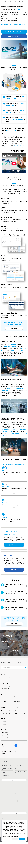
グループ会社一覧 (14, 780)
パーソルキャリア (4, 772)
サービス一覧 (4, 683)
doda (2, 801)
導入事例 (3, 707)
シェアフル (3, 809)
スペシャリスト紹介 (6, 677)
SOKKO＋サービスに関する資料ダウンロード (14, 31)
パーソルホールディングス (6, 765)
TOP (1, 657)
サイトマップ (16, 753)
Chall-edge (14, 793)
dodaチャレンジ (4, 803)
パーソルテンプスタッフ (19, 765)
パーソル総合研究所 (5, 775)
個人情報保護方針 (5, 748)
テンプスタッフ (4, 791)
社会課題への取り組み (17, 701)
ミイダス (23, 801)
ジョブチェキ (5, 737)
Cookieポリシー (17, 751)
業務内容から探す (6, 688)
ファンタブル (18, 791)
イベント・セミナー (6, 710)
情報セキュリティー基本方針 (7, 751)
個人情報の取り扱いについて (19, 748)
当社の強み (4, 675)
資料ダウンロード (14, 545)
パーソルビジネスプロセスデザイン (7, 769)
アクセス (14, 699)
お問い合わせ (14, 328)
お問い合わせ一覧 (16, 650)
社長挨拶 (4, 701)
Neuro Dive (15, 809)
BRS (19, 801)
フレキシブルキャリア (5, 793)
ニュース (15, 707)
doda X (11, 803)
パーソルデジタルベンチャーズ (20, 772)
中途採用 (4, 724)
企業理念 (4, 699)
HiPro (20, 809)
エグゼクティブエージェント (11, 801)
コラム (15, 710)
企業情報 (3, 694)
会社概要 (4, 697)
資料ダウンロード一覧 (15, 646)
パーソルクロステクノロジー (20, 768)
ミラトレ (9, 809)
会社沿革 (14, 697)
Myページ (4, 735)
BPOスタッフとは (6, 732)
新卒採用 (4, 721)
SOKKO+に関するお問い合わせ (14, 36)
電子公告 (3, 753)
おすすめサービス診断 (7, 686)
